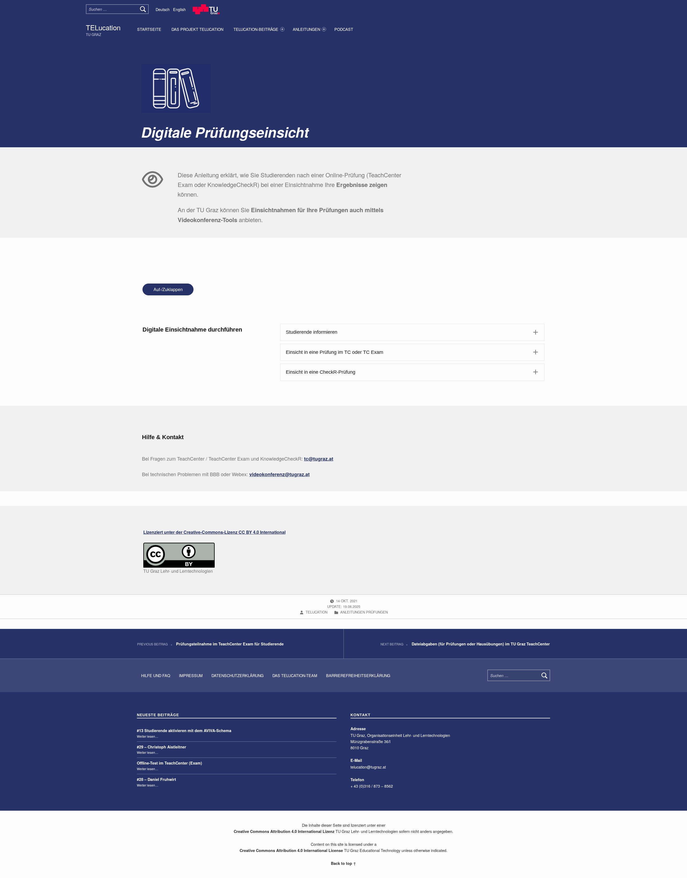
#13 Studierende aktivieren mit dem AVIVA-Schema (184, 730)
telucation (317, 612)
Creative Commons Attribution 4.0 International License (291, 850)
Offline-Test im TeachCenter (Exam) (169, 763)
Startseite (149, 29)
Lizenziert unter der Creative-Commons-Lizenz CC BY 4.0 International (214, 532)
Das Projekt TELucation (197, 29)
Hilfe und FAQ (155, 675)
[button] (412, 332)
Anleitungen (306, 29)
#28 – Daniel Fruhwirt (156, 779)
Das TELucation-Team (294, 675)
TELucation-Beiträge (255, 29)
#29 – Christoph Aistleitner (161, 747)
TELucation (103, 27)
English (179, 9)
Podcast (343, 29)
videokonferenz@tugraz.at (279, 474)
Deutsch (163, 9)
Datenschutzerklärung (237, 675)
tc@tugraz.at (318, 458)
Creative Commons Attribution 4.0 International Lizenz (284, 831)
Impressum (191, 675)
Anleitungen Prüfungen (364, 612)
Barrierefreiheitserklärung (358, 675)
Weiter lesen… (147, 736)
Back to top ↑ (343, 863)
